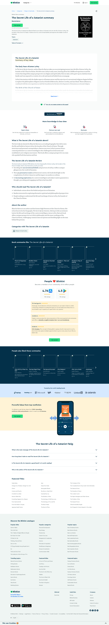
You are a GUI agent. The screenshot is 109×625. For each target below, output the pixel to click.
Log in (85, 2)
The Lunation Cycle (74, 493)
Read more (54, 96)
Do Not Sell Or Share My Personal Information (77, 614)
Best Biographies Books (73, 546)
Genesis (41, 585)
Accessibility (62, 614)
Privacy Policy (45, 614)
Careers (92, 597)
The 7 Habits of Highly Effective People (20, 533)
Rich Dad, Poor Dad (15, 535)
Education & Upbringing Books (18, 574)
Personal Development (44, 527)
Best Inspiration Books (73, 549)
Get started (94, 2)
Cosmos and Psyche (16, 491)
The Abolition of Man (46, 496)
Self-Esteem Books (72, 580)
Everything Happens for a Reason (20, 499)
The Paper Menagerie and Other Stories (79, 496)
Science (41, 541)
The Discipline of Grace (75, 491)
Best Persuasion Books (73, 551)
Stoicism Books (14, 572)
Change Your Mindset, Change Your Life (21, 485)
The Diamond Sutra (74, 488)
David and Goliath (43, 580)
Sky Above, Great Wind (46, 491)
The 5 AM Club (14, 530)
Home (13, 11)
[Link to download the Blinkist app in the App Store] (15, 605)
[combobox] (15, 617)
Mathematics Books (15, 569)
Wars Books (13, 582)
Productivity (42, 533)
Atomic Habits (14, 527)
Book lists (56, 595)
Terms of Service (36, 614)
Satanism (15, 39)
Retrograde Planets (45, 488)
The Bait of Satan (45, 504)
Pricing (71, 595)
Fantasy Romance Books (73, 561)
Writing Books (14, 563)
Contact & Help (73, 603)
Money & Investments (44, 549)
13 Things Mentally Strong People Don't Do (20, 548)
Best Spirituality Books (73, 541)
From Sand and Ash (16, 501)
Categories (26, 2)
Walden (41, 574)
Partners (92, 600)
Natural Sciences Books (16, 561)
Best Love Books (72, 533)
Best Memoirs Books (72, 530)
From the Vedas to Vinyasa (18, 504)
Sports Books (14, 577)
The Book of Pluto (45, 507)
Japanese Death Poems (17, 507)
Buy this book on (51, 114)
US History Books (72, 574)
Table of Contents (16, 43)
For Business (77, 2)
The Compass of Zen (75, 483)
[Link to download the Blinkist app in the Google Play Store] (27, 605)
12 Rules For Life (14, 538)
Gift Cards (72, 600)
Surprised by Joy (45, 493)
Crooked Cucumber (16, 493)
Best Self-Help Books (72, 535)
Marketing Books (15, 585)
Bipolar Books (71, 585)
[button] (54, 450)
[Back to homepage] (15, 3)
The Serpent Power (75, 501)
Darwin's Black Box (16, 496)
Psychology (42, 530)
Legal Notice (28, 614)
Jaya (42, 483)
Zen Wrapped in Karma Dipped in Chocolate (81, 507)
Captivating (14, 483)
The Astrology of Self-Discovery (48, 499)
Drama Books (71, 566)
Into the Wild (42, 569)
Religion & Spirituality (29, 11)
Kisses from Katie (45, 485)
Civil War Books (71, 569)
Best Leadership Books (73, 538)
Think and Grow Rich (16, 551)
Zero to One (13, 543)
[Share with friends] (96, 11)
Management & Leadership (45, 538)
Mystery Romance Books (73, 572)
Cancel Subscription (74, 605)
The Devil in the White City (45, 572)
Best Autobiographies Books (74, 543)
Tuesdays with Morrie (44, 566)
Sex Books (13, 580)
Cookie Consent (54, 614)
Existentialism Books (72, 582)
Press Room (93, 605)
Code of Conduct (94, 603)
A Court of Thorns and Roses (46, 561)
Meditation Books (15, 566)
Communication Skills (44, 551)
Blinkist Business (73, 597)
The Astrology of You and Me (48, 501)
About (91, 595)
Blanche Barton (16, 21)
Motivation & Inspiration (44, 543)
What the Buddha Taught (76, 504)
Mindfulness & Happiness (45, 546)
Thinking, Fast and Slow (16, 541)
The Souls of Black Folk (44, 577)
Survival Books (71, 563)
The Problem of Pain (75, 499)
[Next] (95, 259)
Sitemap (21, 614)
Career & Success (43, 535)
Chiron (13, 488)
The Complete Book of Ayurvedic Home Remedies (82, 485)
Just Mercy (41, 563)
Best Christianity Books (73, 527)
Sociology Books (72, 577)
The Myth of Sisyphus (44, 582)
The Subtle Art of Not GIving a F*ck (19, 554)
